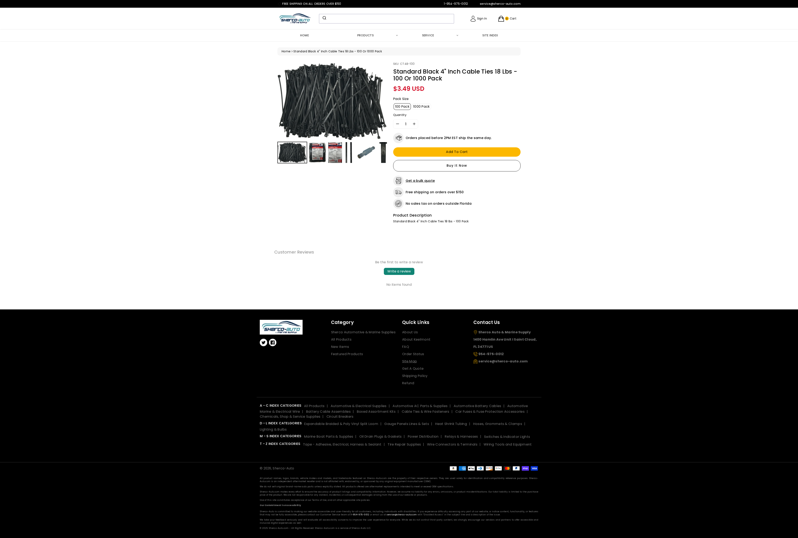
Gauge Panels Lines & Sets (406, 423)
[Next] (381, 101)
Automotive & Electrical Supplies (359, 406)
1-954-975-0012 (360, 514)
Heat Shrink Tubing (451, 423)
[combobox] (386, 18)
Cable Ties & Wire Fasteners (425, 411)
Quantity (399, 115)
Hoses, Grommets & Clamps (497, 423)
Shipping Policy (415, 375)
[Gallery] (332, 113)
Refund (408, 383)
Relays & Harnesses (461, 436)
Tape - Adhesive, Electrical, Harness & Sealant (342, 444)
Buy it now (457, 165)
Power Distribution (423, 436)
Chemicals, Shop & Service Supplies (290, 416)
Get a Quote (413, 368)
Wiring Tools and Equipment (508, 444)
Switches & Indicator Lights (507, 436)
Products (365, 35)
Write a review (399, 271)
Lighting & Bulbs (273, 429)
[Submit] (324, 17)
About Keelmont (416, 339)
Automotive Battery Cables (477, 406)
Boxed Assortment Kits (376, 411)
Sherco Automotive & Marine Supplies (363, 332)
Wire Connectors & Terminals (452, 444)
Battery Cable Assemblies (328, 411)
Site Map (409, 361)
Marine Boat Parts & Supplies (328, 436)
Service (428, 35)
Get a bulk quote (420, 180)
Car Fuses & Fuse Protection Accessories (490, 411)
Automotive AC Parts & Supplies (420, 406)
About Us (410, 332)
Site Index (490, 35)
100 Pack (402, 106)
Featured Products (347, 354)
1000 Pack (421, 106)
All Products (341, 339)
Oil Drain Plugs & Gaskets (380, 436)
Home (304, 35)
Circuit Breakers (339, 416)
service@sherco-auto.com (402, 514)
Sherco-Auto (283, 468)
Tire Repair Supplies (404, 444)
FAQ (405, 346)
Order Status (413, 354)
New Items (340, 346)
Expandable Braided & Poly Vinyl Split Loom (341, 423)
